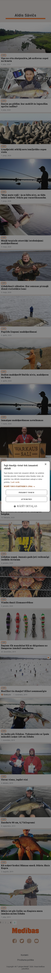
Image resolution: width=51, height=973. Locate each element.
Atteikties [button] (26, 499)
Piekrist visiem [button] (26, 492)
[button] (25, 486)
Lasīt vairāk (15, 482)
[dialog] (25, 486)
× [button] (45, 464)
